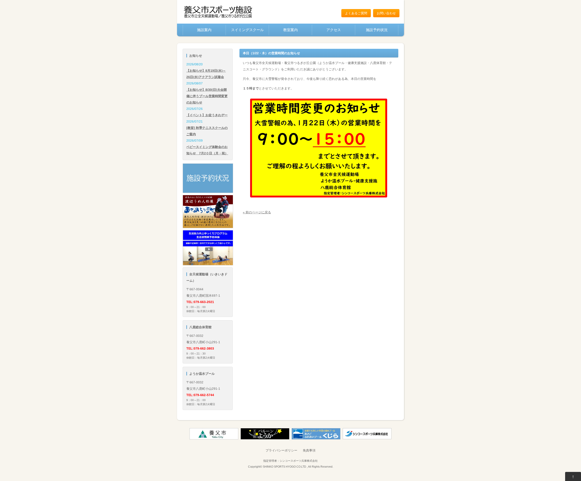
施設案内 (204, 30)
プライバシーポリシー (281, 450)
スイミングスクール (247, 30)
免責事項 (309, 450)
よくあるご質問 (356, 13)
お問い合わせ (386, 13)
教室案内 (290, 30)
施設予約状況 (377, 30)
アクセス (333, 30)
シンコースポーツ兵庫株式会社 (299, 460)
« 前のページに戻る (257, 212)
